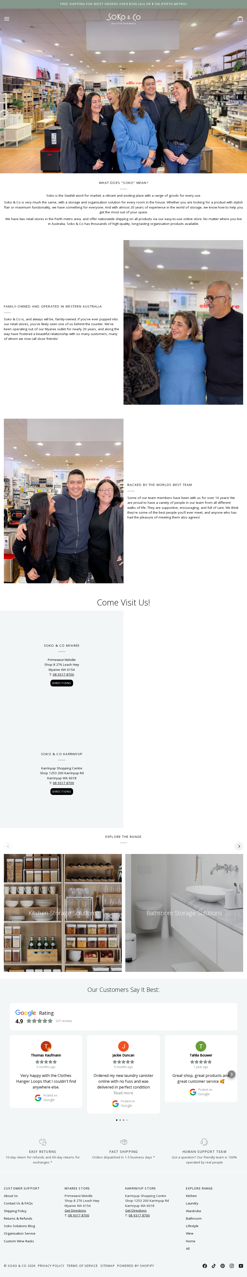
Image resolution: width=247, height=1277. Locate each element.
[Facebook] (205, 1266)
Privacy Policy (51, 1266)
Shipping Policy (15, 1211)
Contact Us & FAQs (18, 1203)
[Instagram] (232, 1266)
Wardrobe (193, 1211)
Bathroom (194, 1218)
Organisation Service (19, 1233)
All (188, 1248)
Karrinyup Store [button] (140, 1188)
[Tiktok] (214, 1266)
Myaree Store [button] (77, 1188)
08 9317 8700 (63, 674)
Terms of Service (82, 1266)
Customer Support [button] (22, 1188)
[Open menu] (11, 19)
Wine (189, 1233)
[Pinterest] (222, 1266)
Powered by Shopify (135, 1266)
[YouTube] (241, 1266)
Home (190, 1241)
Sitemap (107, 1266)
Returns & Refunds (18, 1218)
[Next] (238, 846)
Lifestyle (192, 1226)
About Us (11, 1196)
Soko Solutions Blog (19, 1226)
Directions (61, 683)
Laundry (192, 1203)
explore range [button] (199, 1188)
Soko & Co (17, 1266)
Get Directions (75, 1210)
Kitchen (191, 1196)
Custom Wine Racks (19, 1241)
